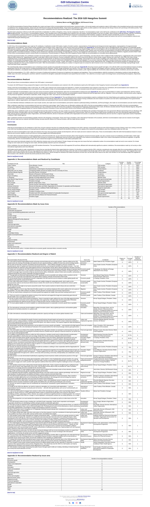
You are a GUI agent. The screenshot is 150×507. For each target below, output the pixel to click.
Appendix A (90, 47)
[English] (57, 6)
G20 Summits (59, 5)
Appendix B (83, 67)
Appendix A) (125, 85)
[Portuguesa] (73, 6)
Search (78, 5)
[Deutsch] (65, 6)
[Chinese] (83, 6)
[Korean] (87, 6)
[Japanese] (79, 6)
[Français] (61, 6)
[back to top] (11, 40)
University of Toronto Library (84, 496)
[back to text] (19, 156)
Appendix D (94, 91)
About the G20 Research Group (86, 5)
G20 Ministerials (66, 5)
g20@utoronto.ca (81, 499)
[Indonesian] (91, 6)
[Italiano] (69, 6)
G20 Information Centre (75, 2)
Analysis (75, 14)
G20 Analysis (73, 5)
